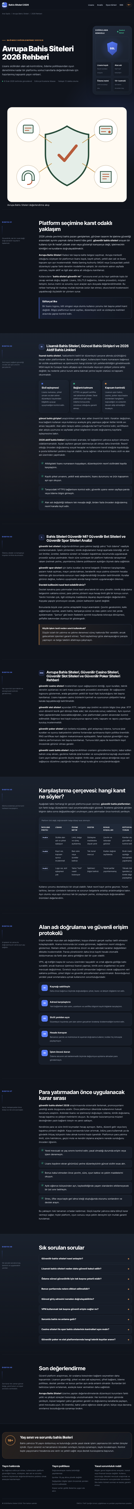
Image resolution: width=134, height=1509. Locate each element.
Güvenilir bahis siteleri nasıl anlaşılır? (62, 1258)
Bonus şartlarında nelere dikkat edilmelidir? (65, 1289)
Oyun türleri (111, 5)
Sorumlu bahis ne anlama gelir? (58, 1319)
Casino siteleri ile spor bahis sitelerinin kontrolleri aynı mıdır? (75, 1329)
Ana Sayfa (6, 14)
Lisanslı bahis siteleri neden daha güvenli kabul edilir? (71, 1268)
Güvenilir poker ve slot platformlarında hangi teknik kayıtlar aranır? (78, 1339)
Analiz (100, 5)
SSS (121, 5)
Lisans (91, 5)
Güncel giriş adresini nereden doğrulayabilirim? (67, 1299)
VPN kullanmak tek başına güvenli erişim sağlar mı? (70, 1309)
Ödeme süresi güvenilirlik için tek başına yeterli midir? (71, 1278)
